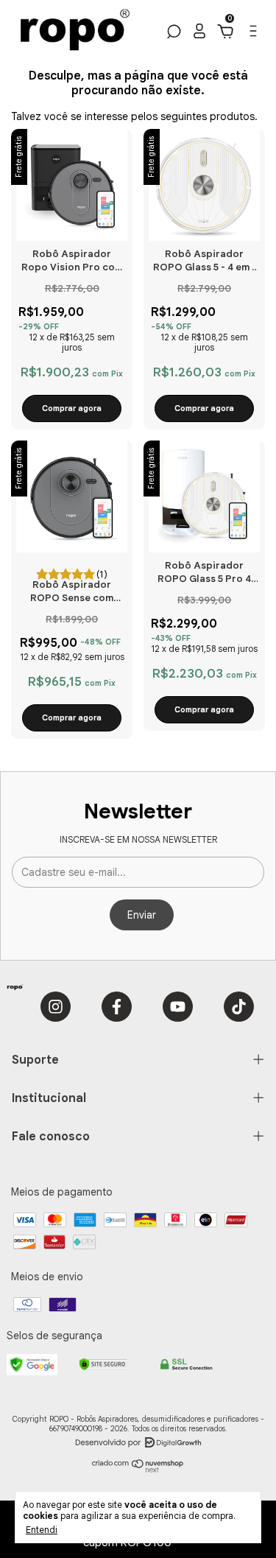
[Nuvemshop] (138, 1468)
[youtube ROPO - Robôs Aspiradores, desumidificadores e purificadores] (178, 1007)
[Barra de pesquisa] (172, 34)
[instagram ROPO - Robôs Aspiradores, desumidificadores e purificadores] (55, 1007)
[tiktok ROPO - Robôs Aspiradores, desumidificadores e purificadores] (239, 1007)
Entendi (41, 1529)
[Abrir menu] (252, 34)
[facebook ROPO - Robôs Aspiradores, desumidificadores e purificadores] (117, 1007)
